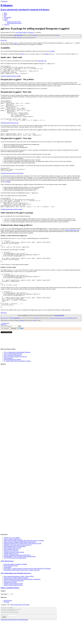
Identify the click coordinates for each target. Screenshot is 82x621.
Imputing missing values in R (11, 553)
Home (5, 13)
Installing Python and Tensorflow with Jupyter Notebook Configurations (22, 579)
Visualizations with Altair (10, 582)
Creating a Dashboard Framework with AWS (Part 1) (17, 555)
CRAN (22, 54)
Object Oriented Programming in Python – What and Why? (19, 576)
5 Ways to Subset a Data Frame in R (13, 353)
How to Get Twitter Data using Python (13, 580)
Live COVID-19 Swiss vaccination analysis (15, 558)
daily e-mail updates (15, 318)
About (5, 14)
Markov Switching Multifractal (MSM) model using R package (20, 542)
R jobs (5, 20)
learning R (36, 318)
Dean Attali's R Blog (21, 32)
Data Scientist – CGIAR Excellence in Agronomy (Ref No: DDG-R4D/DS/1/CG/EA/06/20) (27, 568)
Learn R (6, 18)
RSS (5, 16)
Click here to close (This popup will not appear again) (14, 619)
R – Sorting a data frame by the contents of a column (17, 361)
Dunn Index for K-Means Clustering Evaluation (16, 577)
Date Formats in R (8, 358)
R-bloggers (35, 35)
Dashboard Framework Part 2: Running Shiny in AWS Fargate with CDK (22, 543)
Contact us (6, 24)
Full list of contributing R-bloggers (10, 587)
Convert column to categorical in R (13, 539)
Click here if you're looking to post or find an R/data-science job (63, 318)
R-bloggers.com (4, 318)
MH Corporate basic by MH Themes (20, 604)
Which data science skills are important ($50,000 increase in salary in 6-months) (24, 540)
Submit (4, 617)
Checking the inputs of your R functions (14, 552)
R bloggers (31, 32)
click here (19, 37)
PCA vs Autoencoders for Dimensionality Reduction (17, 352)
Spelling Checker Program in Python (13, 585)
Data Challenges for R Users (11, 549)
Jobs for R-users (9, 561)
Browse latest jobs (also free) (14, 23)
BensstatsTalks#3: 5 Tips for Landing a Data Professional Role (19, 556)
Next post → (4, 324)
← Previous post (5, 323)
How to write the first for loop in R (12, 355)
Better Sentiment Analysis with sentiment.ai (15, 546)
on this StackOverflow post (72, 230)
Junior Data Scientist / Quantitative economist (15, 564)
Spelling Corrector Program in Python (13, 583)
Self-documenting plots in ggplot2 (12, 359)
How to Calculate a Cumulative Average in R (15, 356)
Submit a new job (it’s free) (14, 21)
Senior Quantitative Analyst (11, 565)
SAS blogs (6, 602)
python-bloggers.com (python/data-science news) (18, 573)
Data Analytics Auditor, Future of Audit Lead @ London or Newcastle (21, 570)
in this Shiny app (42, 60)
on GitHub (52, 51)
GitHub (47, 54)
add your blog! (7, 17)
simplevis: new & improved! (11, 550)
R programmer (7, 567)
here (58, 35)
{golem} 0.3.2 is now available (12, 537)
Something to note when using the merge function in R (17, 545)
